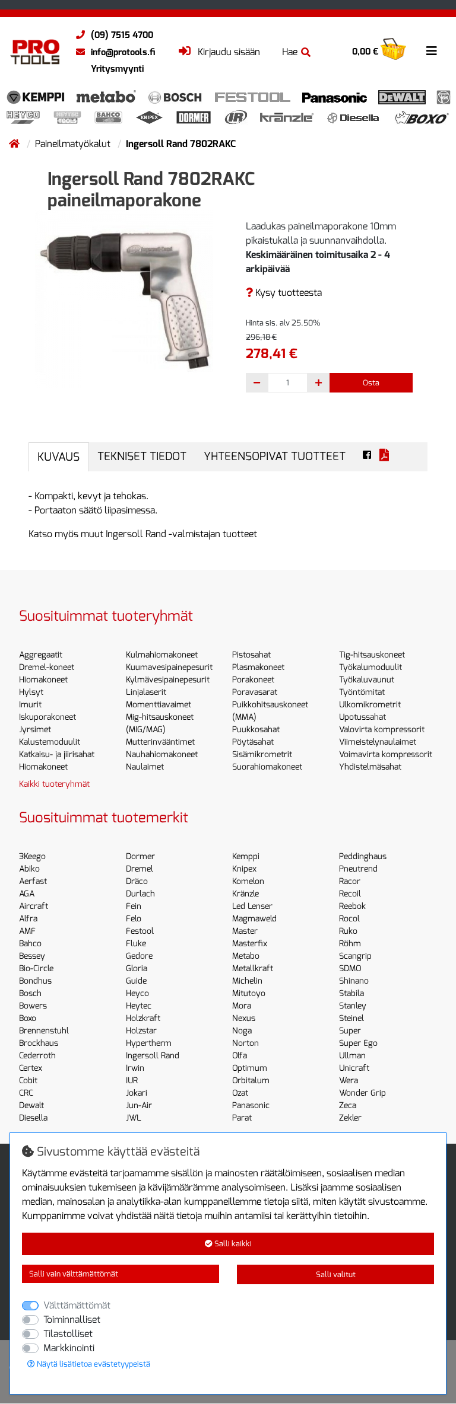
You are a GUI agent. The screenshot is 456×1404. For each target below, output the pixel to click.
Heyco (137, 993)
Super (350, 1030)
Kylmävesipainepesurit (168, 679)
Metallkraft (252, 968)
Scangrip (355, 956)
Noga (242, 1030)
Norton (245, 1043)
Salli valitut (336, 1274)
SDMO (350, 968)
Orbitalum (251, 1080)
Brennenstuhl (44, 1030)
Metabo (245, 956)
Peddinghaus (363, 856)
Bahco (30, 943)
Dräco (137, 881)
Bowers (33, 1005)
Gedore (139, 956)
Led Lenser (252, 906)
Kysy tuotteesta (287, 292)
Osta (371, 383)
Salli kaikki (232, 1244)
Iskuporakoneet (47, 717)
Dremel (139, 869)
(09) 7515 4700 (122, 35)
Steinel (351, 1018)
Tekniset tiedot (141, 456)
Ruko (348, 931)
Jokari (136, 1093)
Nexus (243, 1018)
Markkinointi (68, 1348)
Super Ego (358, 1043)
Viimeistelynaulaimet (377, 742)
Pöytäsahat (253, 742)
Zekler (350, 1118)
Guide (136, 981)
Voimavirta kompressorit (385, 754)
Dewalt (31, 1105)
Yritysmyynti (117, 69)
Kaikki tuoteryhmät (54, 784)
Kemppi (245, 856)
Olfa (239, 1055)
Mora (241, 1005)
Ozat (240, 1093)
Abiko (29, 869)
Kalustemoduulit (49, 742)
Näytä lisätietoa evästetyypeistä (92, 1364)
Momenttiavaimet (158, 704)
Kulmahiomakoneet (162, 654)
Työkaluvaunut (366, 679)
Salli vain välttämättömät (73, 1274)
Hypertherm (149, 1043)
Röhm (350, 943)
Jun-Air (139, 1105)
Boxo (27, 1018)
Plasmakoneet (258, 667)
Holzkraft (143, 1018)
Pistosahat (251, 654)
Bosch (30, 993)
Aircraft (33, 906)
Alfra (28, 918)
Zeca (347, 1105)
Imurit (30, 704)
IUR (132, 1080)
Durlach (140, 893)
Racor (349, 881)
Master (245, 931)
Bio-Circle (36, 968)
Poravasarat (254, 692)
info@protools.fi (123, 52)
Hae (289, 52)
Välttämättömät (76, 1305)
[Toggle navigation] (431, 51)
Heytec (138, 1005)
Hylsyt (31, 692)
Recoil (350, 893)
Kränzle (245, 893)
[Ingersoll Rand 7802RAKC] (124, 298)
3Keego (32, 856)
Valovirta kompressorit (382, 729)
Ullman (352, 1055)
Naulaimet (145, 767)
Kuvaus (58, 456)
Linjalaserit (146, 692)
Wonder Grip (362, 1093)
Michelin (247, 981)
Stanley (352, 1005)
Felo (133, 918)
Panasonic (251, 1105)
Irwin (135, 1068)
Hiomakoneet (43, 679)
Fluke (136, 943)
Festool (140, 931)
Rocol (349, 918)
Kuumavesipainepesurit (169, 667)
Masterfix (249, 943)
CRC (26, 1093)
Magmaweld (254, 918)
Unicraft (354, 1068)
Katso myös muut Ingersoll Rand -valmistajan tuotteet (142, 534)
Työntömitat (362, 692)
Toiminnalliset (71, 1319)
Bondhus (35, 981)
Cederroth (37, 1055)
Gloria (136, 968)
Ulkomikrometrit (370, 704)
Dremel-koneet (46, 667)
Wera (348, 1080)
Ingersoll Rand (152, 1055)
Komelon (248, 881)
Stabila (351, 993)
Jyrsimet (35, 729)
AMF (27, 931)
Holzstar (141, 1030)
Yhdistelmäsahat (370, 767)
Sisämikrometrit (262, 754)
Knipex (244, 869)
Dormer (140, 856)
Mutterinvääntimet (160, 742)
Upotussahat (362, 717)
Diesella (33, 1118)
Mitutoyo (248, 993)
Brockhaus (38, 1043)
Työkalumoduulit (370, 667)
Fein (133, 906)
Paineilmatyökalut (74, 144)
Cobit (28, 1080)
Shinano (354, 981)
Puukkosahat (256, 729)
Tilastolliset (68, 1334)
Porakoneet (253, 679)
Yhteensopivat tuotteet (275, 456)
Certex (30, 1068)
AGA (26, 893)
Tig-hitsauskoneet (372, 654)
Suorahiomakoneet (267, 767)
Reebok (352, 906)
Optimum (249, 1068)
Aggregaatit (40, 654)
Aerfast (33, 881)
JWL (133, 1118)
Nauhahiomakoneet (162, 754)
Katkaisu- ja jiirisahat (56, 754)
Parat (242, 1118)
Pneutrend (358, 869)
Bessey (32, 956)
